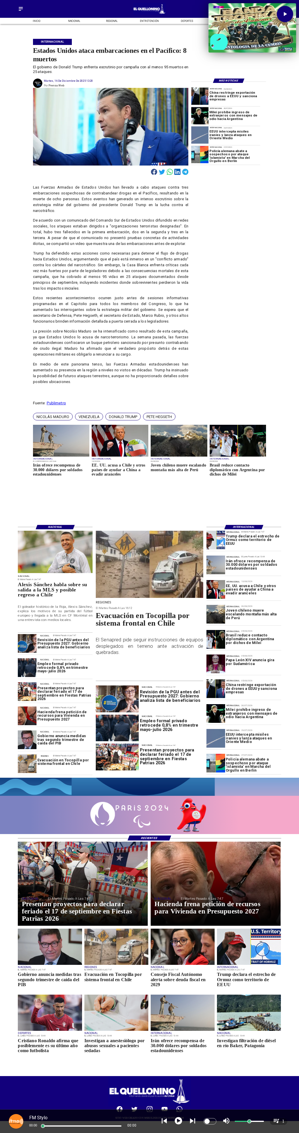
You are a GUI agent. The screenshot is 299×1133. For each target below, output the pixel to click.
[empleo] (27, 667)
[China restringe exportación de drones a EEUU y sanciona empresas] (199, 96)
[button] (53, 416)
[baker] (249, 1030)
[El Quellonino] (21, 11)
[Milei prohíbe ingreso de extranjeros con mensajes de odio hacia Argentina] (199, 115)
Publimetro (56, 403)
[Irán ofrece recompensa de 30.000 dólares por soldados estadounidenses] (61, 456)
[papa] (215, 664)
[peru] (179, 456)
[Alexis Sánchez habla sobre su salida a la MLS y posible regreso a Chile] (55, 572)
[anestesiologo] (116, 1030)
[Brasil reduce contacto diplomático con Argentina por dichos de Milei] (238, 456)
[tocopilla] (27, 764)
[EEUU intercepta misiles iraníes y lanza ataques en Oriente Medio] (199, 135)
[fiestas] (27, 692)
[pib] (27, 740)
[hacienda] (27, 715)
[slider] (43, 1126)
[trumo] (120, 456)
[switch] (210, 1121)
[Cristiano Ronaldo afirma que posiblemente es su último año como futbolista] (50, 1030)
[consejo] (183, 964)
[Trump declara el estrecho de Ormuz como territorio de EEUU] (215, 540)
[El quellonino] (149, 13)
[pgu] (27, 643)
